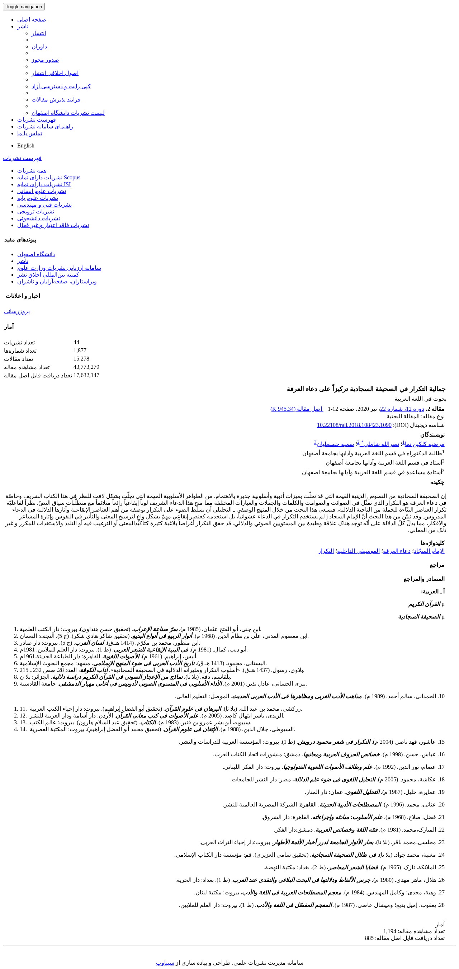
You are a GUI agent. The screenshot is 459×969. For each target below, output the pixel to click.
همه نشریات (31, 171)
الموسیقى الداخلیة (358, 551)
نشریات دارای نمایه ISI (44, 184)
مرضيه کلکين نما (425, 444)
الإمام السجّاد (429, 551)
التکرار (326, 551)
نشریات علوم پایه (37, 198)
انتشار (39, 33)
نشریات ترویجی (35, 211)
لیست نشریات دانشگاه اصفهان (68, 113)
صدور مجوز (45, 60)
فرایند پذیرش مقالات (56, 100)
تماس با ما (29, 133)
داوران (39, 46)
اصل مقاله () (296, 409)
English (25, 145)
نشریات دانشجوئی (38, 218)
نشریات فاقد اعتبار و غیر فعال (53, 225)
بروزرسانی (17, 311)
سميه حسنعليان (335, 444)
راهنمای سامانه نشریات (45, 126)
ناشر (22, 26)
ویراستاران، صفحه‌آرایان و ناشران (57, 281)
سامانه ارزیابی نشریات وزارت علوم (59, 268)
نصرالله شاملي (380, 444)
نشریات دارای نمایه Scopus (48, 177)
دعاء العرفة (397, 551)
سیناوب (165, 963)
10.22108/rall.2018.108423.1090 (354, 425)
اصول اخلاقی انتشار (55, 73)
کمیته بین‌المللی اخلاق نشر (48, 275)
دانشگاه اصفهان (36, 254)
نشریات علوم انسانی (41, 191)
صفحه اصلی (31, 20)
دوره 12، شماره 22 (402, 409)
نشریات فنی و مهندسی (44, 205)
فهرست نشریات (36, 120)
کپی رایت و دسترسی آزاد (61, 86)
